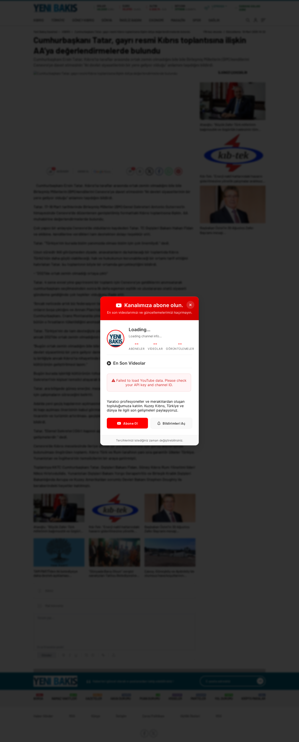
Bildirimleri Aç (174, 423)
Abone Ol (130, 423)
